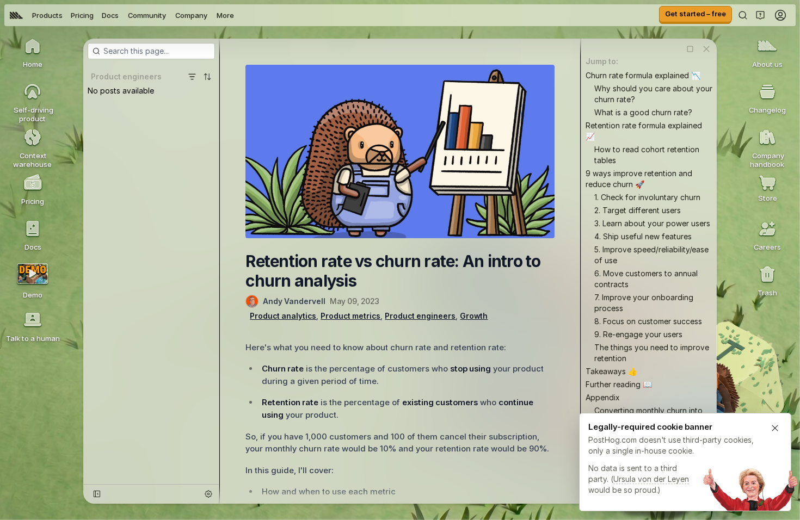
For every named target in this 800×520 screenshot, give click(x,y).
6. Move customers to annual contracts (646, 279)
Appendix (602, 397)
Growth (474, 315)
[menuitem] (16, 15)
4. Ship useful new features (643, 236)
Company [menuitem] (191, 15)
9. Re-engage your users (638, 334)
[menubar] (121, 15)
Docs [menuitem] (110, 15)
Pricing (82, 15)
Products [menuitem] (47, 15)
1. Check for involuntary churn (647, 197)
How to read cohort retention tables (646, 155)
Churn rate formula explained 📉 (643, 75)
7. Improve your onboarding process (643, 303)
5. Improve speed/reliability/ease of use (651, 255)
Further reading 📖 (619, 384)
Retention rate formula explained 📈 (644, 131)
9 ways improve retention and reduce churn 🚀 (639, 179)
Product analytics (283, 315)
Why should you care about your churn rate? (653, 94)
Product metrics (350, 315)
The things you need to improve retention (651, 353)
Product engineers (420, 315)
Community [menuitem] (147, 15)
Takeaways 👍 (611, 371)
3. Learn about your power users (652, 223)
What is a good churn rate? (643, 112)
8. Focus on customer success (648, 321)
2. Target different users (637, 210)
